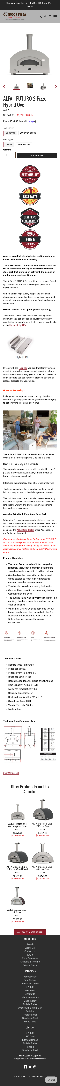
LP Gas (9, 145)
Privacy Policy (30, 965)
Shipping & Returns (30, 961)
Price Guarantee (30, 958)
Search (30, 944)
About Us (30, 947)
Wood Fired (30, 1021)
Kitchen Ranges (30, 1040)
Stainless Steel (30, 1018)
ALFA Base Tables (25, 530)
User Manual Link (11, 773)
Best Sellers (30, 980)
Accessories (30, 976)
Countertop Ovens (30, 983)
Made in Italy (30, 1001)
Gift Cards (30, 994)
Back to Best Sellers (32, 932)
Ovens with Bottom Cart (30, 1007)
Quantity (7, 150)
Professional (30, 1014)
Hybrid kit (23, 368)
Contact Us (30, 951)
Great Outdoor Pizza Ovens (32, 1076)
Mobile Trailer (30, 1004)
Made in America (30, 997)
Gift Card (30, 1036)
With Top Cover (28, 133)
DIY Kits (30, 987)
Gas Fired (30, 990)
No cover (10, 133)
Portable (30, 1011)
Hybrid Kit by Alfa (17, 325)
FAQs (30, 954)
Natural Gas (23, 145)
